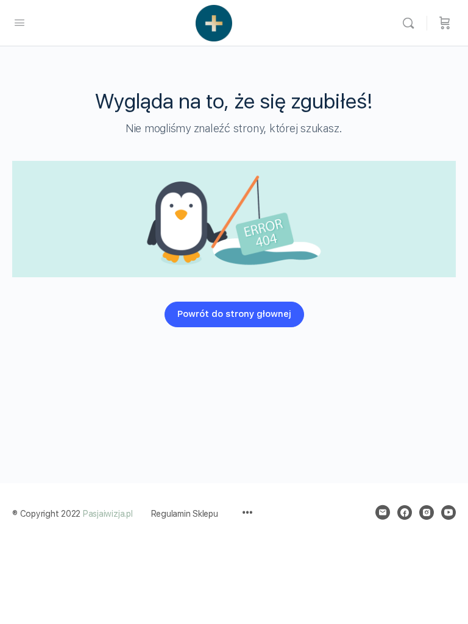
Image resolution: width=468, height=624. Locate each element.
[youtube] (448, 512)
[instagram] (426, 512)
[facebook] (404, 512)
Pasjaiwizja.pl (108, 514)
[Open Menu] (19, 22)
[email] (382, 512)
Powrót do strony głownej (234, 313)
